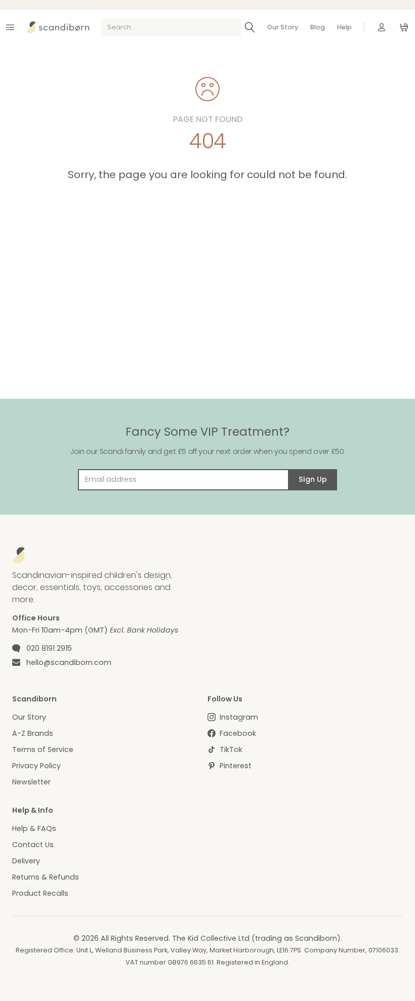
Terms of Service (42, 749)
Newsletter (31, 782)
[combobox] (171, 27)
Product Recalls (40, 893)
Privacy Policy (36, 766)
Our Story (282, 27)
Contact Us (33, 845)
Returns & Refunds (45, 877)
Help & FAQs (34, 828)
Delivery (26, 861)
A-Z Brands (32, 733)
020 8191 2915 (49, 648)
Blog (317, 27)
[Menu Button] (10, 27)
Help (344, 27)
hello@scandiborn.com (68, 662)
